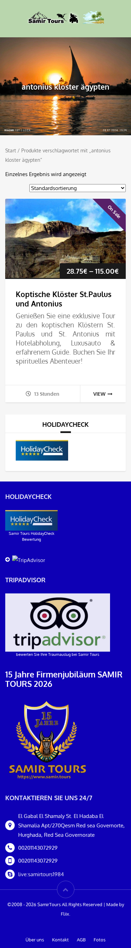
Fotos (99, 939)
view (99, 394)
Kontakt (60, 939)
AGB (81, 939)
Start (10, 150)
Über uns (35, 939)
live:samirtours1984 (41, 874)
